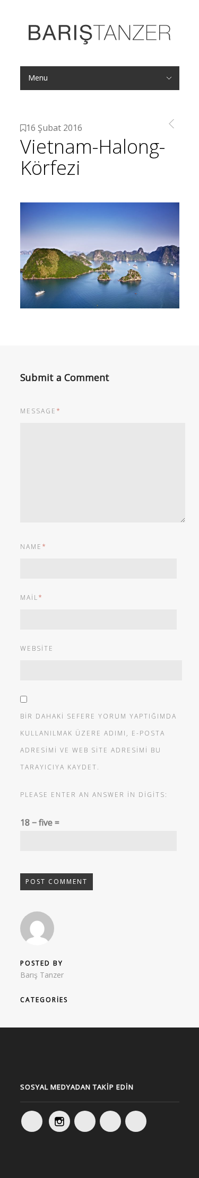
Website (37, 648)
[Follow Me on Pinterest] (135, 1121)
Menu (38, 78)
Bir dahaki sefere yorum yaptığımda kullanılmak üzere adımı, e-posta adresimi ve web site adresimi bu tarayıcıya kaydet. (98, 742)
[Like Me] (31, 1121)
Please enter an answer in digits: (94, 794)
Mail (31, 597)
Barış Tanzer (42, 975)
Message (40, 410)
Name (33, 546)
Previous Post (169, 123)
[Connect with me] (110, 1121)
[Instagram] (59, 1121)
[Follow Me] (85, 1121)
